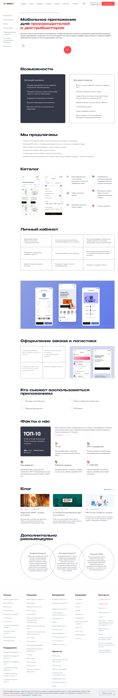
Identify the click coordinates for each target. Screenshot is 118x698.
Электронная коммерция (10, 599)
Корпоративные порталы (34, 607)
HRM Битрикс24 (57, 630)
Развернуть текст (37, 695)
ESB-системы (31, 658)
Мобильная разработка (59, 682)
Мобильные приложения (10, 614)
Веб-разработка (8, 603)
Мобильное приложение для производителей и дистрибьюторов (35, 620)
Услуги (31, 4)
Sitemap (100, 634)
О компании (78, 599)
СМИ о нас (78, 627)
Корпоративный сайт (9, 637)
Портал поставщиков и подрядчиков (34, 670)
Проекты (57, 4)
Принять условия (107, 693)
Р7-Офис (29, 655)
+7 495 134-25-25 (94, 3)
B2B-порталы (7, 607)
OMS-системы (31, 641)
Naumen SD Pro (31, 666)
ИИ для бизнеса (8, 610)
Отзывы (77, 610)
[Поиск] (83, 4)
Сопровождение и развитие (58, 674)
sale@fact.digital (95, 5)
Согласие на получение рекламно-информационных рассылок (106, 645)
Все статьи (108, 489)
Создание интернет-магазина (9, 632)
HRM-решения (31, 603)
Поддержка (10, 648)
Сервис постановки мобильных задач (36, 627)
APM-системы (31, 662)
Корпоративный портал (59, 626)
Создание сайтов (8, 641)
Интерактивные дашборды (35, 645)
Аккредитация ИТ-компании (103, 629)
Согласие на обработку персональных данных (105, 638)
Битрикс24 (40, 4)
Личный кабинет (31, 614)
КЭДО (54, 686)
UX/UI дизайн (7, 618)
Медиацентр (79, 614)
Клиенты (77, 607)
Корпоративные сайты (59, 679)
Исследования (79, 618)
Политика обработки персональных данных (104, 651)
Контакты (75, 4)
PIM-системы (31, 638)
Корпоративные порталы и (60, 661)
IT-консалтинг (7, 621)
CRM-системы (31, 610)
